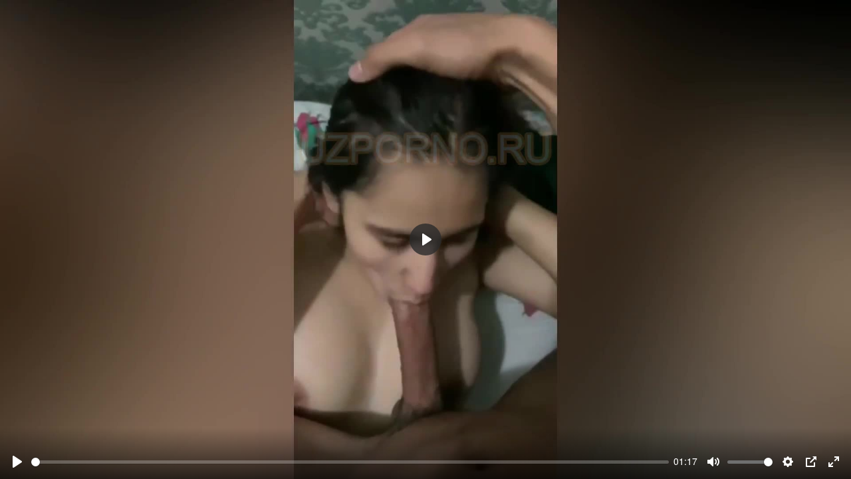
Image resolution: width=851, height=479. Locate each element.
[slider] (350, 462)
